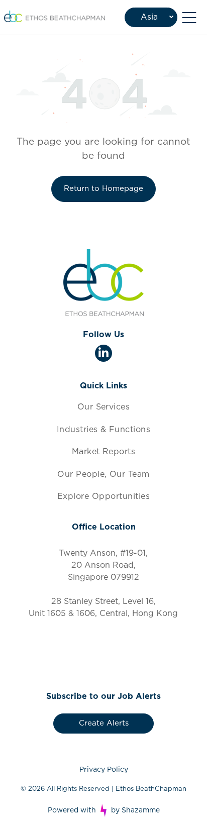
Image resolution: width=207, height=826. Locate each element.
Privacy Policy (103, 769)
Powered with (72, 810)
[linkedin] (103, 354)
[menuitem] (103, 407)
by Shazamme (135, 810)
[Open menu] (189, 18)
